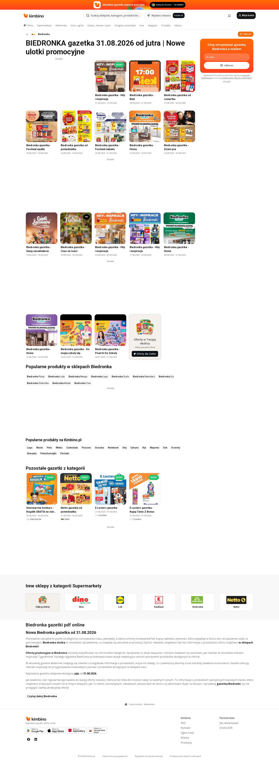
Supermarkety (44, 25)
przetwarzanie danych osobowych (236, 78)
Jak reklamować (228, 723)
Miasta (177, 25)
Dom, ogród (77, 25)
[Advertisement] (58, 82)
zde (76, 673)
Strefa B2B (225, 728)
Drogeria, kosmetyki (125, 25)
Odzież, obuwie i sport (99, 25)
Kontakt (185, 728)
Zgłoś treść (187, 733)
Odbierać (247, 34)
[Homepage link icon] (126, 704)
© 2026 (86, 756)
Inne (142, 25)
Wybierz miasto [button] (161, 15)
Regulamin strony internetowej (149, 756)
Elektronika (61, 25)
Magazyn (152, 25)
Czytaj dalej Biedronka (42, 696)
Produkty (165, 25)
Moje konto (248, 15)
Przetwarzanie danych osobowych (185, 756)
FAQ (183, 723)
